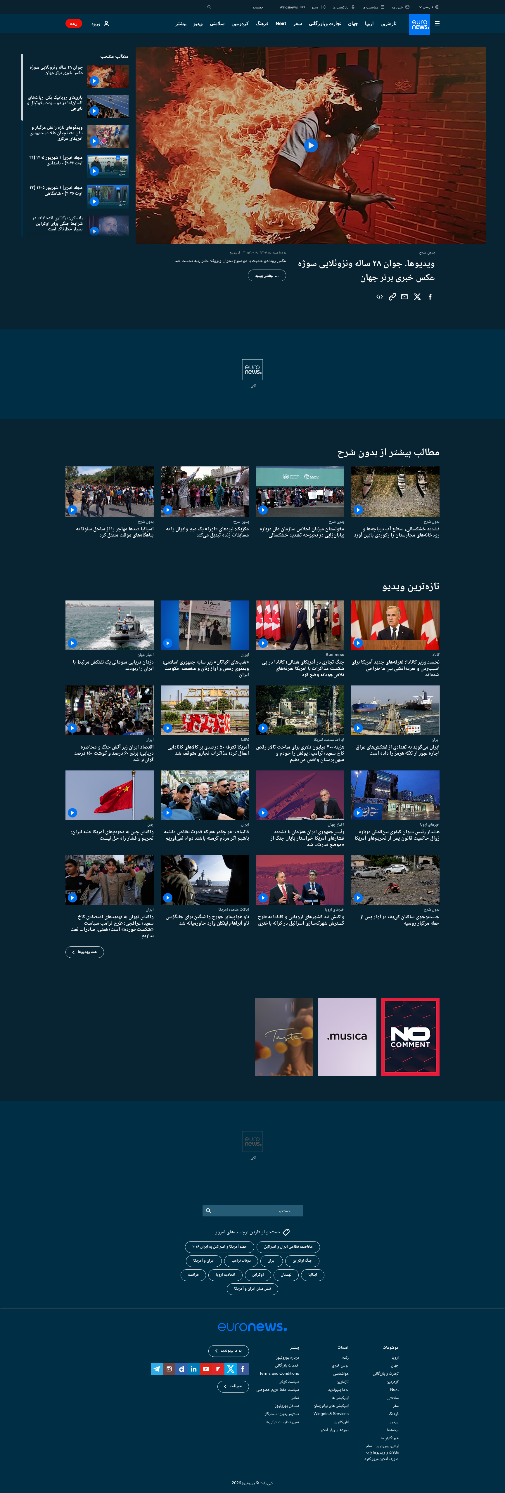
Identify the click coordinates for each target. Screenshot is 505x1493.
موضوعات (391, 1348)
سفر (297, 23)
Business (335, 654)
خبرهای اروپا (430, 824)
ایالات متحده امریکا (329, 739)
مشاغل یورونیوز (287, 1405)
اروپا (369, 23)
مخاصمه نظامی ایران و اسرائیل (288, 1246)
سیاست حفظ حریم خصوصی (277, 1389)
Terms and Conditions (279, 1373)
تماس (295, 1398)
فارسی (428, 7)
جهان (353, 23)
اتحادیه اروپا (225, 1274)
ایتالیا (312, 1274)
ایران (245, 654)
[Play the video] (311, 145)
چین (150, 824)
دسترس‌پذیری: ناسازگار (282, 1414)
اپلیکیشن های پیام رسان (331, 1405)
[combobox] (239, 7)
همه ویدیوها (87, 952)
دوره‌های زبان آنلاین (334, 1430)
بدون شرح (432, 521)
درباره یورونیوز (287, 1357)
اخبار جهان (145, 654)
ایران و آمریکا (204, 1260)
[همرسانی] (404, 296)
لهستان (286, 1274)
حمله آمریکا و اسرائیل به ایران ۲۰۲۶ (219, 1246)
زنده (73, 23)
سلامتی (217, 23)
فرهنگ (262, 23)
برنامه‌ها (393, 1430)
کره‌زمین (240, 23)
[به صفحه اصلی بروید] (419, 24)
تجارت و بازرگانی (325, 23)
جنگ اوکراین (302, 1260)
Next (281, 23)
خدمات (343, 1348)
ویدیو (198, 23)
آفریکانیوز (341, 1422)
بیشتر (294, 1348)
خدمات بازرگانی (287, 1365)
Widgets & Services (331, 1414)
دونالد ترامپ (241, 1260)
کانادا (435, 654)
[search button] (209, 7)
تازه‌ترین (388, 23)
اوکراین (258, 1274)
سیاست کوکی (289, 1381)
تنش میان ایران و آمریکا (252, 1288)
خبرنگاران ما (390, 1438)
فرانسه (193, 1274)
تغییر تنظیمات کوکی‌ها (282, 1422)
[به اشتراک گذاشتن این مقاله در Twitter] (417, 296)
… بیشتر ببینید (267, 275)
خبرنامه (236, 1386)
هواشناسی (341, 1373)
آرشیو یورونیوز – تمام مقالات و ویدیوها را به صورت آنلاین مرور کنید (381, 1452)
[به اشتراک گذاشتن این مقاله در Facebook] (430, 296)
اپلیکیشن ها (340, 1398)
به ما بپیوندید (338, 1389)
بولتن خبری (340, 1365)
